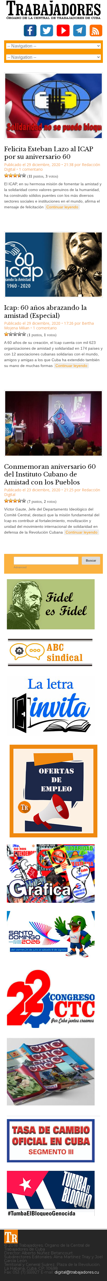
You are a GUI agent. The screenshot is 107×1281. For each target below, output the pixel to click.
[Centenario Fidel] (51, 627)
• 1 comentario (29, 169)
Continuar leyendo (62, 207)
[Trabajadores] (11, 1236)
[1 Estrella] (6, 175)
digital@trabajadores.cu (77, 1272)
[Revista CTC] (51, 1105)
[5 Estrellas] (24, 175)
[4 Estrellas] (19, 175)
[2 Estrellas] (11, 175)
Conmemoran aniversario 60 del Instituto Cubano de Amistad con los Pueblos (50, 474)
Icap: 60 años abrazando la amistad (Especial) (45, 311)
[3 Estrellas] (15, 175)
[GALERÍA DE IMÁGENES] (51, 901)
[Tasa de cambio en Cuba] (51, 1160)
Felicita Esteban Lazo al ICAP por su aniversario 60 (48, 153)
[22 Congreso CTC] (51, 1026)
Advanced (20, 567)
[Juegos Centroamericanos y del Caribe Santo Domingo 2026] (51, 959)
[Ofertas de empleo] (53, 791)
